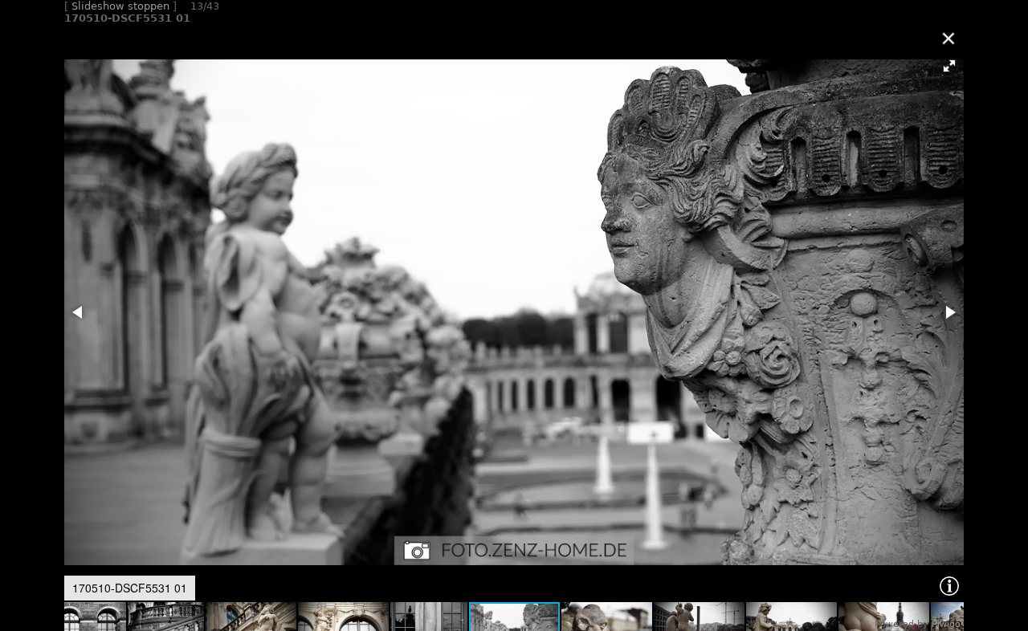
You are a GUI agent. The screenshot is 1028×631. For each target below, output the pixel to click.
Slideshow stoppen (120, 6)
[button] (949, 66)
